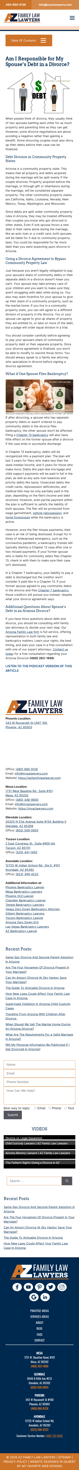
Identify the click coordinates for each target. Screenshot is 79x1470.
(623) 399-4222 (27, 874)
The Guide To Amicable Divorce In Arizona (35, 988)
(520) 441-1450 (26, 852)
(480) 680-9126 (27, 769)
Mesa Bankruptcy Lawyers (24, 891)
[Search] (67, 1181)
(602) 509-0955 (27, 830)
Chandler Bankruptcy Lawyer (26, 900)
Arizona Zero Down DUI (22, 922)
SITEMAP (64, 1457)
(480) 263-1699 (39, 1366)
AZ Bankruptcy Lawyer (21, 931)
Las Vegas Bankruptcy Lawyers (27, 926)
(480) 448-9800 (27, 800)
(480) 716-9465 (54, 1436)
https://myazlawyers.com (35, 808)
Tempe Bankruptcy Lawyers (25, 905)
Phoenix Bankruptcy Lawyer (25, 887)
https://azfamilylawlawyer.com (39, 778)
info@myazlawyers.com (31, 773)
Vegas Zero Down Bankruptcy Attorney (33, 909)
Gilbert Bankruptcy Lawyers (25, 913)
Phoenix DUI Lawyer (20, 896)
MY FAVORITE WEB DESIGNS (42, 1466)
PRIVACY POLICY (15, 1461)
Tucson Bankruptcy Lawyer (24, 918)
